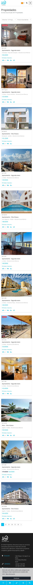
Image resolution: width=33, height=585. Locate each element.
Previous (3, 35)
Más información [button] (10, 574)
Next (30, 35)
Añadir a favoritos (7, 58)
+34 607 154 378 (20, 564)
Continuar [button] (16, 578)
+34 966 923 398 (20, 566)
